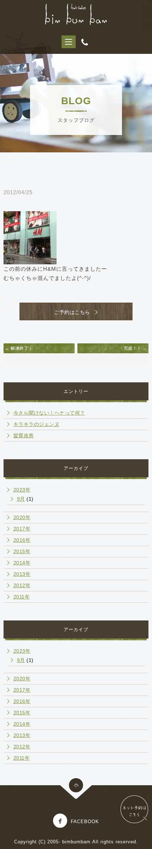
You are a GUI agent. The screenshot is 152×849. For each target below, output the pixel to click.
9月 (21, 499)
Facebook (85, 821)
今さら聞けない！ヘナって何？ (49, 413)
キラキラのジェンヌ (36, 424)
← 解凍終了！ (19, 348)
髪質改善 (23, 435)
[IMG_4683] (30, 237)
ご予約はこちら (74, 312)
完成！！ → (135, 348)
